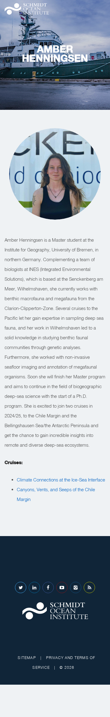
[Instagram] (75, 587)
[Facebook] (48, 587)
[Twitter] (20, 587)
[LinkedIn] (34, 587)
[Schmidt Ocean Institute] (27, 9)
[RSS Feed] (89, 587)
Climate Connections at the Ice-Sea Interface (61, 479)
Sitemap (27, 657)
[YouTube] (62, 587)
